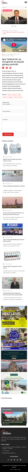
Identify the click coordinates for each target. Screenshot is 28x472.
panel (20, 97)
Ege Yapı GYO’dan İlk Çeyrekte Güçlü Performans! (13, 423)
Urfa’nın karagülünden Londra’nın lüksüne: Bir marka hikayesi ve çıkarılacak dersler (13, 21)
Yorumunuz (5, 119)
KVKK (19, 469)
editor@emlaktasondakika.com (9, 453)
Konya (9, 94)
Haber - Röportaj (7, 10)
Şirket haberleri (8, 412)
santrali (4, 97)
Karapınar (11, 97)
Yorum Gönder (8, 134)
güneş (14, 94)
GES (16, 97)
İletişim (15, 469)
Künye (11, 469)
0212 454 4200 (6, 450)
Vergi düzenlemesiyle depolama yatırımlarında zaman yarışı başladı (12, 294)
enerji (19, 94)
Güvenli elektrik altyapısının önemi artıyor (12, 267)
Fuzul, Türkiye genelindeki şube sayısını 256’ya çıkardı (13, 240)
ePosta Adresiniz (6, 111)
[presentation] (12, 26)
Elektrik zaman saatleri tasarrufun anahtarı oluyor (12, 160)
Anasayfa (5, 30)
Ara (25, 7)
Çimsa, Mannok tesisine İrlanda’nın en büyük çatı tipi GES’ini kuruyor (13, 213)
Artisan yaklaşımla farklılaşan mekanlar (14, 186)
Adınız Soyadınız (6, 104)
